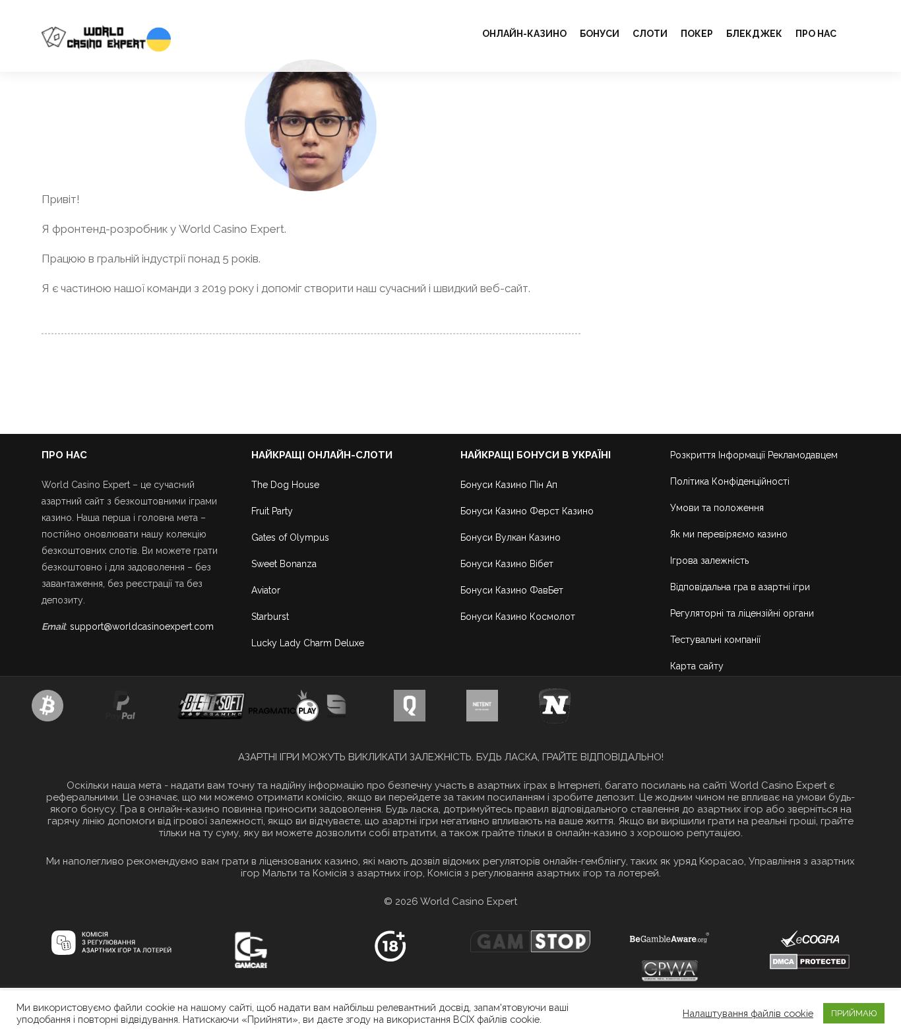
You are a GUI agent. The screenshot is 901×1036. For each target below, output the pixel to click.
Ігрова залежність (709, 560)
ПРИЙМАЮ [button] (854, 1013)
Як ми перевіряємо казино (729, 534)
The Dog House (285, 484)
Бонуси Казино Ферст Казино (527, 511)
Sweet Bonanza (284, 564)
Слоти (650, 33)
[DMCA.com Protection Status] (810, 961)
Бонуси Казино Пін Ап (508, 484)
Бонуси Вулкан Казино (510, 537)
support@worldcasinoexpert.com (142, 626)
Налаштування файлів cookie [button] (748, 1013)
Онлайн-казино (524, 33)
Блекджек (754, 33)
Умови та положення (717, 508)
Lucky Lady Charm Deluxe (307, 643)
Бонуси (599, 33)
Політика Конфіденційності (730, 481)
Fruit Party (272, 511)
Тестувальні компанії (715, 639)
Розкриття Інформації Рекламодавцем (754, 455)
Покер (697, 33)
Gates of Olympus (290, 537)
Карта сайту (697, 666)
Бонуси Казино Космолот (517, 616)
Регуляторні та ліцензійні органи (742, 613)
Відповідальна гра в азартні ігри (740, 587)
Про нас (815, 33)
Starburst (270, 616)
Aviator (265, 590)
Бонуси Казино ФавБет (511, 590)
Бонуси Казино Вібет (506, 564)
